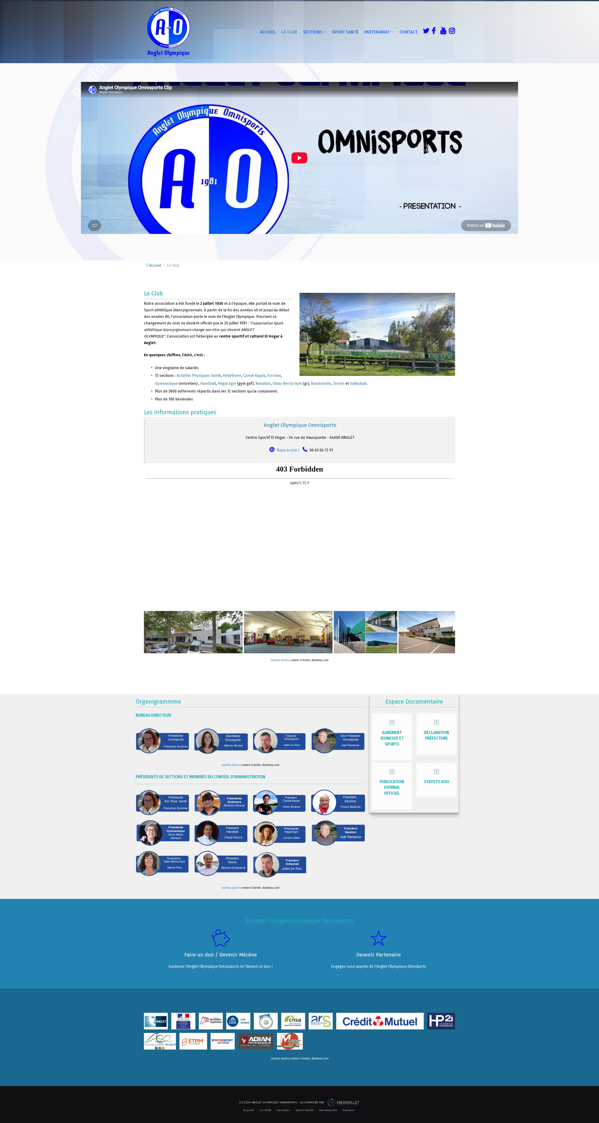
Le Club (289, 32)
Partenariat (377, 32)
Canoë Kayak (254, 375)
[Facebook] (433, 31)
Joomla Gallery (280, 660)
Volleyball (358, 383)
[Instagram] (451, 31)
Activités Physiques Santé (199, 375)
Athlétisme (232, 375)
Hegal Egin (227, 383)
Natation (263, 383)
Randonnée (321, 383)
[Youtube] (442, 31)
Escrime (274, 375)
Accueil (268, 32)
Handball (208, 383)
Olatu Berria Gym (287, 383)
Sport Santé (345, 32)
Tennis (338, 383)
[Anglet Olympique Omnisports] (168, 31)
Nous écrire (287, 450)
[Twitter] (425, 31)
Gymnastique (166, 383)
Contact (409, 32)
